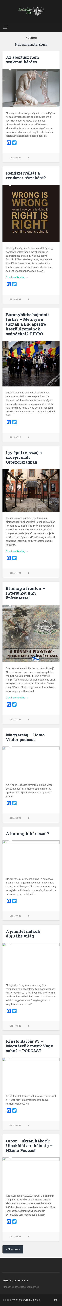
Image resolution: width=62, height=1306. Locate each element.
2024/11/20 (15, 573)
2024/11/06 (15, 719)
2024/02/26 (15, 1236)
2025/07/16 (15, 437)
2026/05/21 (15, 157)
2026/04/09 (15, 299)
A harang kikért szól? (27, 833)
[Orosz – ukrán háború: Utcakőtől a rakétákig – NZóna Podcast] (31, 1173)
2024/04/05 (15, 1125)
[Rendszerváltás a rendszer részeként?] (31, 213)
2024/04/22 (15, 1026)
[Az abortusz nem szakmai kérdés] (31, 88)
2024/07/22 (15, 916)
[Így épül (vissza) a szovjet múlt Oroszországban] (31, 490)
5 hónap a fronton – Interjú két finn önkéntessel (25, 593)
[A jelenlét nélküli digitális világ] (31, 961)
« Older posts (13, 1249)
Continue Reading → (17, 277)
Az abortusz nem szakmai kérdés (22, 60)
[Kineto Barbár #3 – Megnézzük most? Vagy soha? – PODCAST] (31, 1074)
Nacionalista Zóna (26, 1300)
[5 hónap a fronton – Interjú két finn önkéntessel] (31, 633)
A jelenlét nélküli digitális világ (23, 934)
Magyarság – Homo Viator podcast (25, 737)
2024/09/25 (15, 818)
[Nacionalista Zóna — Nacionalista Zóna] (31, 11)
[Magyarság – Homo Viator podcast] (31, 762)
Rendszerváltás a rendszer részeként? (26, 175)
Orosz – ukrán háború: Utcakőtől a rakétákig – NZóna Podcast (29, 1145)
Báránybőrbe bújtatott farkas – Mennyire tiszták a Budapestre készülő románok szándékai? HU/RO (27, 324)
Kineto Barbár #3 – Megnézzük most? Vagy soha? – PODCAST (29, 1046)
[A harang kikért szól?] (31, 856)
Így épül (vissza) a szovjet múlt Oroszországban (24, 457)
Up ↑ (57, 1300)
